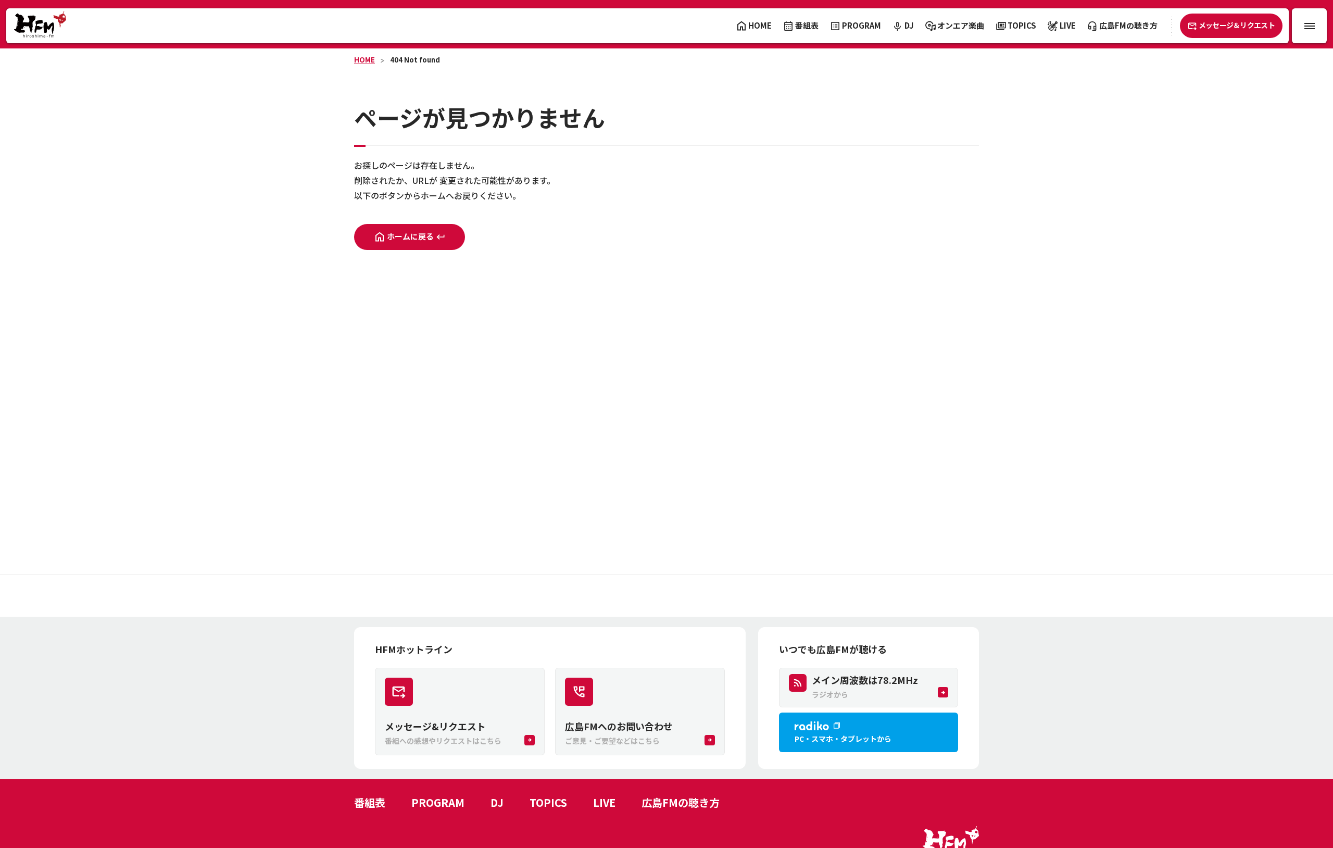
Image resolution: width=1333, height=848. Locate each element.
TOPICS (548, 802)
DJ (497, 802)
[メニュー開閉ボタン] (1309, 25)
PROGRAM (437, 802)
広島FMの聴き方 (681, 802)
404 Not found (415, 60)
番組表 (369, 802)
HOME (364, 60)
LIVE (604, 802)
